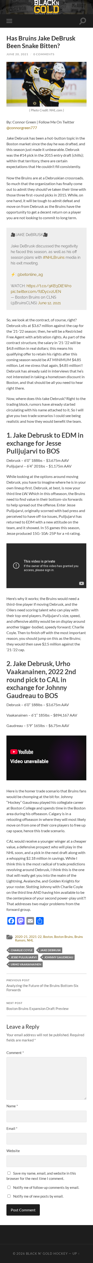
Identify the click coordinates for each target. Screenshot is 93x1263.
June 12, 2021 (49, 303)
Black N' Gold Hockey (47, 1253)
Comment (15, 1052)
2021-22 (35, 937)
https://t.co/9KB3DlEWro (49, 286)
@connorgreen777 (21, 127)
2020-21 (21, 937)
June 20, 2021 (17, 54)
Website (13, 1151)
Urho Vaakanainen (26, 964)
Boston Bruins (63, 937)
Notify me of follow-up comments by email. (46, 1187)
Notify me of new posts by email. (38, 1196)
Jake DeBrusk (50, 950)
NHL (30, 940)
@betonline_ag (30, 274)
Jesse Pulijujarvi (24, 957)
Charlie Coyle (22, 950)
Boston (48, 937)
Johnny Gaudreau (58, 957)
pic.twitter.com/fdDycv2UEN (36, 291)
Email (11, 1128)
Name (12, 1106)
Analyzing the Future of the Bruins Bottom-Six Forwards (42, 985)
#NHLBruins (54, 257)
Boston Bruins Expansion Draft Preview (37, 1006)
